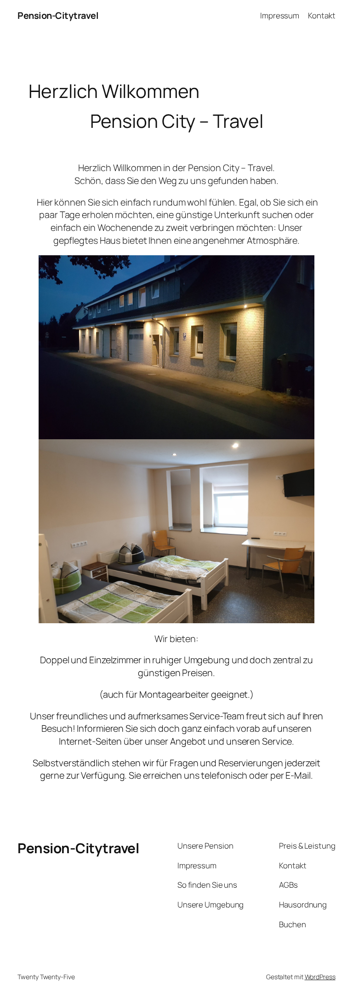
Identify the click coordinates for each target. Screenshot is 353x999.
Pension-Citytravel (57, 15)
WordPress (320, 976)
